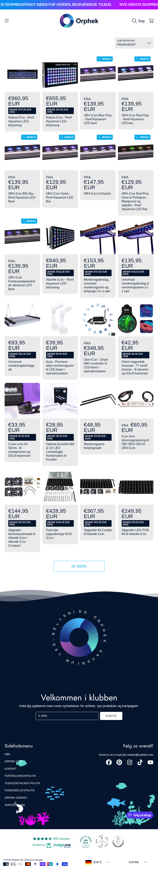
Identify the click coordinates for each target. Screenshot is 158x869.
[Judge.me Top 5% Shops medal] (118, 841)
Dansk (134, 862)
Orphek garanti (16, 797)
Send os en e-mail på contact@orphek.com (126, 754)
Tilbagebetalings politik (22, 783)
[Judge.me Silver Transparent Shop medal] (102, 841)
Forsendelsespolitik (20, 790)
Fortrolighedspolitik (20, 775)
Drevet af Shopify (33, 860)
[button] (7, 20)
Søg (7, 754)
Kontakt (10, 768)
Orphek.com (13, 761)
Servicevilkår (15, 805)
